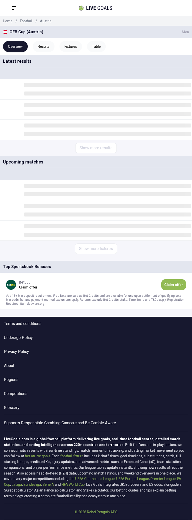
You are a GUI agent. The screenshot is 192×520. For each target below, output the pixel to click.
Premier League (163, 479)
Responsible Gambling (40, 422)
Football (26, 21)
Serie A (48, 484)
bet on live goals (37, 456)
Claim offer (173, 285)
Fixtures (70, 46)
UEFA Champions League (95, 479)
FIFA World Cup (73, 484)
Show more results (96, 148)
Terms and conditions (23, 323)
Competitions (16, 393)
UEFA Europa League (132, 479)
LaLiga (17, 484)
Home (7, 21)
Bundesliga (32, 484)
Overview (15, 46)
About (9, 365)
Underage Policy (18, 337)
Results (44, 46)
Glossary (12, 407)
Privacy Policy (16, 351)
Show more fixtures (96, 248)
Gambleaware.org (32, 304)
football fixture (72, 456)
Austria (46, 21)
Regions (11, 379)
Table (96, 46)
